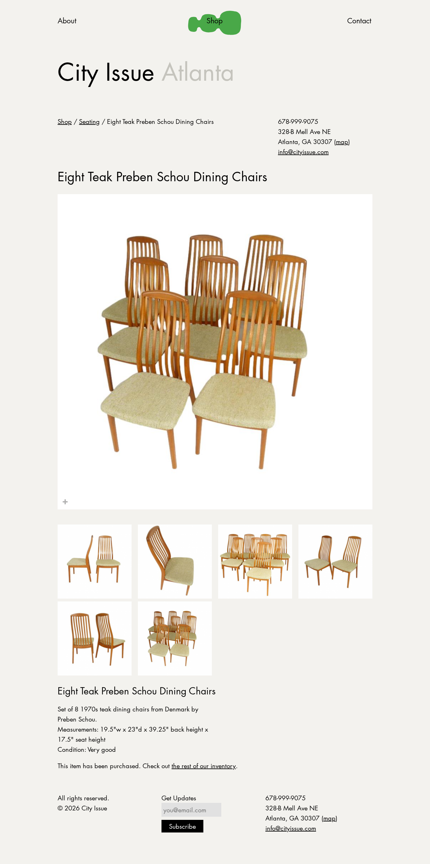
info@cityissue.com (303, 151)
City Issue (146, 72)
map (342, 141)
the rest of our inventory (204, 765)
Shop (215, 21)
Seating (89, 121)
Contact (359, 21)
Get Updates (178, 797)
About (67, 21)
